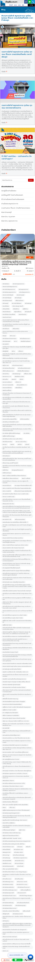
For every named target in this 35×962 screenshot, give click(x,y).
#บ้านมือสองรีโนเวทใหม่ (8, 368)
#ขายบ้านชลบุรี (20, 295)
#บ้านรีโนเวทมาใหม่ (7, 442)
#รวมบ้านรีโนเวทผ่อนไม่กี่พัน (10, 419)
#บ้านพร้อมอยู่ (6, 858)
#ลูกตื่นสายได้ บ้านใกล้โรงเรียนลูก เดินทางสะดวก (15, 820)
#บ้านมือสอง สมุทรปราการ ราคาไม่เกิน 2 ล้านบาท (15, 773)
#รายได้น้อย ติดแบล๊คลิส (9, 314)
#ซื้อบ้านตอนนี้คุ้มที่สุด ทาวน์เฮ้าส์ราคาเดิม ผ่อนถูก (15, 358)
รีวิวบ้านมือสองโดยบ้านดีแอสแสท (12, 199)
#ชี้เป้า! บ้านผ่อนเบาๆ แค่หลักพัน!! (11, 715)
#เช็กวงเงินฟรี (26, 911)
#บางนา (5, 444)
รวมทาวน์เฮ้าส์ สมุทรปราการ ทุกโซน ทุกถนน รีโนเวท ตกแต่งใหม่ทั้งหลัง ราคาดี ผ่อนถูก (17, 54)
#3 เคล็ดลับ (27, 433)
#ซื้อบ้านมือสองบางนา (8, 371)
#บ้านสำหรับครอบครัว (8, 866)
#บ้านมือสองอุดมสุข (20, 905)
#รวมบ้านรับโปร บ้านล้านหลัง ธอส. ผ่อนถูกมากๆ (14, 929)
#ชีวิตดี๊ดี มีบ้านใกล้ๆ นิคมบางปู (10, 699)
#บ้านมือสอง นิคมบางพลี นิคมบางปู (11, 833)
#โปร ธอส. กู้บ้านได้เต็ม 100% (10, 869)
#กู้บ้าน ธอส (6, 365)
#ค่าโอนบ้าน (6, 921)
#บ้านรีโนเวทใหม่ (19, 879)
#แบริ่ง (12, 444)
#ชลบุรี (4, 336)
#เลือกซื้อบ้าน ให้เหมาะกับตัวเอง (10, 478)
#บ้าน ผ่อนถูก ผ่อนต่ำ (18, 306)
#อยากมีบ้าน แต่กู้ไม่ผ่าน (9, 823)
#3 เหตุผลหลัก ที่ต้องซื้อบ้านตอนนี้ (11, 568)
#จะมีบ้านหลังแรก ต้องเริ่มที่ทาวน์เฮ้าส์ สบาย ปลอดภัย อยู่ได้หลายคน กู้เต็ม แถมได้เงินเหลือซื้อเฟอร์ (17, 452)
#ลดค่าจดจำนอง (7, 317)
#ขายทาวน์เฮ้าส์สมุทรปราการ (10, 286)
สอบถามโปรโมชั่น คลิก (16, 955)
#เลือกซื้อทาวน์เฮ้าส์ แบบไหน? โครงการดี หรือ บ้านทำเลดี (17, 591)
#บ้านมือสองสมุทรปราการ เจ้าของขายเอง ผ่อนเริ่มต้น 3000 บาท (16, 777)
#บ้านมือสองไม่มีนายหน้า (24, 368)
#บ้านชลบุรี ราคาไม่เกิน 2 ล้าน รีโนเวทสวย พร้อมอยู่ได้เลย (17, 771)
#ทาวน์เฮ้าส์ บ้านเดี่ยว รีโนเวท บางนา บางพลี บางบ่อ (15, 494)
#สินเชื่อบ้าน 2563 (19, 376)
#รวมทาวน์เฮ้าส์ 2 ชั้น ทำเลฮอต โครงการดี (13, 548)
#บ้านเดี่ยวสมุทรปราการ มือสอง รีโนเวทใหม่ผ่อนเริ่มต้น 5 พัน (17, 767)
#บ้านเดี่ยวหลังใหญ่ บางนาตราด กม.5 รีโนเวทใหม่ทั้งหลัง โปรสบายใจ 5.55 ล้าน (17, 500)
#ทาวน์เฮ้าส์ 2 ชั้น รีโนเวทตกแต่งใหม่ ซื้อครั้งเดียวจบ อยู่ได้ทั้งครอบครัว (17, 516)
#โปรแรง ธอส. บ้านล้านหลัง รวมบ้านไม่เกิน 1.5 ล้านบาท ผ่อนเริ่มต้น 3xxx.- (16, 724)
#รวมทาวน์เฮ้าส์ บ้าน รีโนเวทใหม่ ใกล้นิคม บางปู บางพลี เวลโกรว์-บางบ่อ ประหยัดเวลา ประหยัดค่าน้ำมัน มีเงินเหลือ (17, 511)
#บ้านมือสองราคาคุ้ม (8, 884)
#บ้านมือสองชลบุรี (7, 300)
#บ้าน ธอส (12, 336)
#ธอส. (4, 807)
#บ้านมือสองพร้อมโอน (8, 887)
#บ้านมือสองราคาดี (17, 914)
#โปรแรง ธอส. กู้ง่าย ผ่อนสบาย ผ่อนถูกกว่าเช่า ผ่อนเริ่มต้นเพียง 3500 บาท (17, 755)
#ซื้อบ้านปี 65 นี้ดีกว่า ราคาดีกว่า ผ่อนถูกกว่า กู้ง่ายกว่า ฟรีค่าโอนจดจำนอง (17, 603)
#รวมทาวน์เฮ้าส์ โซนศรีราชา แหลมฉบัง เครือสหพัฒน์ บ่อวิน (17, 663)
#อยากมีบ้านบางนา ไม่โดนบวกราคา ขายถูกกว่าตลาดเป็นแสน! (16, 899)
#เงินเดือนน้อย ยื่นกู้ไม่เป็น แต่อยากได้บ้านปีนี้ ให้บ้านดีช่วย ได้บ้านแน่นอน (17, 354)
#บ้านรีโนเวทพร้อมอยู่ (18, 855)
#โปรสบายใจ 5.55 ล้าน (8, 504)
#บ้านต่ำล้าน (6, 374)
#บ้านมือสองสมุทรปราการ (9, 292)
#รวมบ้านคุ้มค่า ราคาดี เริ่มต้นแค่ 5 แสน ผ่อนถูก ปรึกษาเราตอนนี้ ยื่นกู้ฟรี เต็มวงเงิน (17, 541)
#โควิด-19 (18, 382)
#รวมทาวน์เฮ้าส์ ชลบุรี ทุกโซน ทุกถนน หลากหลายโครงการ (17, 666)
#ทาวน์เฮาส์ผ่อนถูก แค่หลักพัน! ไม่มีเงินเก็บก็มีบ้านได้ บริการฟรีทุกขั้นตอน (17, 648)
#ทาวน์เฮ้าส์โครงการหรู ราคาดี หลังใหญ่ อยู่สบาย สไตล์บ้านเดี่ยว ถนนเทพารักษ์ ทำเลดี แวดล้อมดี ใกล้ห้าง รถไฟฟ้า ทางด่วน (17, 586)
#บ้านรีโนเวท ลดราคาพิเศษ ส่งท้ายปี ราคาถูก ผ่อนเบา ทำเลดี (17, 594)
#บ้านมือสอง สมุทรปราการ (20, 858)
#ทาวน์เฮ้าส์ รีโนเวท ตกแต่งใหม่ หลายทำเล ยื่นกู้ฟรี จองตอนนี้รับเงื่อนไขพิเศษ (16, 325)
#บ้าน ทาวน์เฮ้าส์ (7, 491)
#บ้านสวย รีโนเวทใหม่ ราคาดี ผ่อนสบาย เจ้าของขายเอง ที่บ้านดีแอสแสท (17, 394)
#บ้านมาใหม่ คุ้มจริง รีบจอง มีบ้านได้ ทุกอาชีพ (14, 718)
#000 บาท (5, 951)
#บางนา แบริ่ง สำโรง (21, 442)
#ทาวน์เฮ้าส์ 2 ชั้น (7, 519)
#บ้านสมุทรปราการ (23, 289)
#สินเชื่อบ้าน (16, 309)
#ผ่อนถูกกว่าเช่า (6, 852)
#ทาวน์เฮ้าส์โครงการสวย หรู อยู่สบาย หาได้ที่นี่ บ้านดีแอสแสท (17, 598)
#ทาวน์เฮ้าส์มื (6, 728)
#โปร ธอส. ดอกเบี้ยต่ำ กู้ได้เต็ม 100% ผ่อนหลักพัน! (15, 805)
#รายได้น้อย (6, 306)
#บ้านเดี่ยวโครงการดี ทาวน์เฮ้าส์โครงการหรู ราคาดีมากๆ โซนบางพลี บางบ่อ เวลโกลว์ (17, 607)
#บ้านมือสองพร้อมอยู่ (8, 903)
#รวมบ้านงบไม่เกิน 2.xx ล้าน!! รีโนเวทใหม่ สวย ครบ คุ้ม (16, 738)
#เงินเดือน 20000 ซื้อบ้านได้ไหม (11, 911)
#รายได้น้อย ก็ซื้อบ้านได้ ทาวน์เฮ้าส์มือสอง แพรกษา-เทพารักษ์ (15, 794)
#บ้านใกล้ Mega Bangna (26, 895)
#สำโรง (20, 444)
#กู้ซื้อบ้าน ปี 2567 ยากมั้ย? (9, 710)
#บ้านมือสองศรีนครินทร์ (23, 903)
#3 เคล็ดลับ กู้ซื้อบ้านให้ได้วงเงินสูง (11, 433)
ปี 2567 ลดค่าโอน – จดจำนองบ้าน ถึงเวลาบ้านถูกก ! (17, 157)
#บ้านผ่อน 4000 (18, 852)
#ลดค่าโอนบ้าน (22, 314)
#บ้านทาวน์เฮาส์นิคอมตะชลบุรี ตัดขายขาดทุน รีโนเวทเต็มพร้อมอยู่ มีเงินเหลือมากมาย (16, 816)
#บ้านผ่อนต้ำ (28, 312)
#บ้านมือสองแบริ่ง (7, 905)
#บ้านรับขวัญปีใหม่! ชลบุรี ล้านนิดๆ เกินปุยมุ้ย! (14, 701)
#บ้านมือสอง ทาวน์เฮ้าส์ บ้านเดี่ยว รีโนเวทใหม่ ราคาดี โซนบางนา (17, 875)
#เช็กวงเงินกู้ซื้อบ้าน (25, 890)
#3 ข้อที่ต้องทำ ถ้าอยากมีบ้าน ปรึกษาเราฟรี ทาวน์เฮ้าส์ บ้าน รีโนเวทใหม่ (17, 411)
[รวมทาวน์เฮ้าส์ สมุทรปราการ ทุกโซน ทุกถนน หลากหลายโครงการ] (17, 90)
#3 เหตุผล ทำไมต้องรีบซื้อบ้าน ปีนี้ (23, 485)
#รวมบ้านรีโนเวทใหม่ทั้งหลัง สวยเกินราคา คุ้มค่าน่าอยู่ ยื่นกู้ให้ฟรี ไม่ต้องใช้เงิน (17, 425)
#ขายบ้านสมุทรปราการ (18, 284)
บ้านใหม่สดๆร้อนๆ (8, 230)
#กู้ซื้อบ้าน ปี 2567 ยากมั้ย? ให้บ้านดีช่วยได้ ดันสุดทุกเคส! (17, 707)
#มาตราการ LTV (7, 376)
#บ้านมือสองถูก (16, 374)
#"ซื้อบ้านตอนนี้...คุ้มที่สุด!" (9, 830)
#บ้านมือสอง (6, 284)
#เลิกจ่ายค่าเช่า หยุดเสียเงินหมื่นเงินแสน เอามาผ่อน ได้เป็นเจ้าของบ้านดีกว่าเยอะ (17, 429)
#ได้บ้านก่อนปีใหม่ (24, 419)
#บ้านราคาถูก (6, 855)
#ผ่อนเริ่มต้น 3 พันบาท (8, 780)
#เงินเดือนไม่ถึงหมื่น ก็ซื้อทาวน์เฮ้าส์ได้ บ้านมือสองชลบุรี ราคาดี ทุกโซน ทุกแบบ (16, 628)
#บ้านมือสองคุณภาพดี (8, 893)
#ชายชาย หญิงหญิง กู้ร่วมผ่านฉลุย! (11, 684)
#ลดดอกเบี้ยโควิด (7, 388)
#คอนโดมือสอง (6, 312)
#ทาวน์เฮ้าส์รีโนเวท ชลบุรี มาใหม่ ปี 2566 (13, 618)
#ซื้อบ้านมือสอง (19, 300)
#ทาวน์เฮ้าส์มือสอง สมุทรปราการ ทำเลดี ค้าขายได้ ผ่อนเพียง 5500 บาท (16, 361)
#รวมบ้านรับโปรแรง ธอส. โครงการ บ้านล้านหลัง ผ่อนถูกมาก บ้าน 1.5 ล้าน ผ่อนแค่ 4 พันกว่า (16, 564)
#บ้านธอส (19, 847)
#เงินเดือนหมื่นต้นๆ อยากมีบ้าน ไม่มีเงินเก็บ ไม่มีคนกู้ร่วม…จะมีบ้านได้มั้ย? (17, 826)
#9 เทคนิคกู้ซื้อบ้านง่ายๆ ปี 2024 (11, 759)
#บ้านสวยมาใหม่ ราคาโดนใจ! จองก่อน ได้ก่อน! (14, 687)
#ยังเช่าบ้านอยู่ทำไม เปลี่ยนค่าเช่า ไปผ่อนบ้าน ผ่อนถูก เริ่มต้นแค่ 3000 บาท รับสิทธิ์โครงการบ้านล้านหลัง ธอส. (16, 632)
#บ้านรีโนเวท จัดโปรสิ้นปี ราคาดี (10, 422)
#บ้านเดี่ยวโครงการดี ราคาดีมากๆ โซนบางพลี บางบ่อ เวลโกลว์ (16, 940)
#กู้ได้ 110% (22, 830)
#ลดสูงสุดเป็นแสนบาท (17, 470)
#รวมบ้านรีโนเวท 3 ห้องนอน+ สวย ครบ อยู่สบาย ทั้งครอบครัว (15, 482)
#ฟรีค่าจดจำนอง (7, 473)
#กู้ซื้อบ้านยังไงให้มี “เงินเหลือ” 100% (12, 838)
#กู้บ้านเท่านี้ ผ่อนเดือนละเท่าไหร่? (11, 835)
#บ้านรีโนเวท (6, 329)
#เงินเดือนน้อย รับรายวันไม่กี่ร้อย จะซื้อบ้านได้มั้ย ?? (15, 522)
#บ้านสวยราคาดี (22, 893)
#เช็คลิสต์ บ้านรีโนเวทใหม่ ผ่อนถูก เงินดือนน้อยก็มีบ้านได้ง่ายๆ (16, 731)
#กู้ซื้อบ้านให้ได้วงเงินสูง (9, 436)
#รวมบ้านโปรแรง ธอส (8, 847)
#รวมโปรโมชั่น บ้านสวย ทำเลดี (10, 652)
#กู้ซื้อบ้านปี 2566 (7, 625)
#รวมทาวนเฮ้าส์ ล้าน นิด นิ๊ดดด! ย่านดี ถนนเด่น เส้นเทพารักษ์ (15, 675)
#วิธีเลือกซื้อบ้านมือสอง (23, 371)
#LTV (15, 341)
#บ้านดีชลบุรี (18, 298)
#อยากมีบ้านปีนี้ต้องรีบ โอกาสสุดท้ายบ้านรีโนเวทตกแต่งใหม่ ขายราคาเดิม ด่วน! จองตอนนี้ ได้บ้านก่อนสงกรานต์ (16, 507)
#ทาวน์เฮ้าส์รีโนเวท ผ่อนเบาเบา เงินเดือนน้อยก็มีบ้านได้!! (16, 636)
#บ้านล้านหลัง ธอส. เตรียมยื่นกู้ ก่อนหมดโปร (13, 582)
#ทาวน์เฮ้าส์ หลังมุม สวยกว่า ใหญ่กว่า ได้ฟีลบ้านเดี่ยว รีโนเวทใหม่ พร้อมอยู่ (17, 762)
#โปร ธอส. (12, 807)
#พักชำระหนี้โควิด (7, 390)
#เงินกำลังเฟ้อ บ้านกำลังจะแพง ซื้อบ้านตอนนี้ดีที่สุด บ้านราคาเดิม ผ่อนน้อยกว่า (16, 560)
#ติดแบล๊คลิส (6, 309)
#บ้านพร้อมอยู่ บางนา (8, 881)
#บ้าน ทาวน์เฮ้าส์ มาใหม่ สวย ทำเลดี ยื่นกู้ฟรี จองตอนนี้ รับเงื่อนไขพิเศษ (17, 530)
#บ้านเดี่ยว (5, 379)
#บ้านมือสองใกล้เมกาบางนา (9, 908)
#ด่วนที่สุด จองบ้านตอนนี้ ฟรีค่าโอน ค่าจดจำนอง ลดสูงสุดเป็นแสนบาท (17, 466)
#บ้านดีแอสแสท (6, 341)
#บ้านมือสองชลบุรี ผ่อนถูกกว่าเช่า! (11, 813)
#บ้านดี (27, 444)
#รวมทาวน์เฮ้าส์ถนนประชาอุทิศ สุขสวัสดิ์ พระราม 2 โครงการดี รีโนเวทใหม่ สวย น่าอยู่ (15, 640)
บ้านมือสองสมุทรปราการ (9, 203)
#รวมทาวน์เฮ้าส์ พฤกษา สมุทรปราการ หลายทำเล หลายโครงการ (16, 534)
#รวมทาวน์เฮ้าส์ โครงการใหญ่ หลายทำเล (13, 538)
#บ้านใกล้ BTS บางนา (22, 884)
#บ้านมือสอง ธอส (18, 849)
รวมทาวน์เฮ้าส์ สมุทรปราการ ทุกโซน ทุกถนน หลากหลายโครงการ (17, 106)
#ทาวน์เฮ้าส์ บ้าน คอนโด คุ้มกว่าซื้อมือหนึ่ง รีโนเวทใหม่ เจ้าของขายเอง (16, 407)
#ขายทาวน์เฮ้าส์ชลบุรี (8, 295)
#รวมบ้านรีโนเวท (7, 485)
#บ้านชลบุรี (5, 303)
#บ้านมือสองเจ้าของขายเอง (9, 338)
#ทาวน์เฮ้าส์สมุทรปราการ (9, 289)
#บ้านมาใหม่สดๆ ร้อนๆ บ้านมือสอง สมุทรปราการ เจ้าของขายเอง (17, 741)
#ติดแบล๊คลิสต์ (6, 849)
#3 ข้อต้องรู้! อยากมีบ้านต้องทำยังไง (12, 669)
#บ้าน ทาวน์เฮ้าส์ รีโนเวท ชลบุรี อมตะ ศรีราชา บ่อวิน (15, 545)
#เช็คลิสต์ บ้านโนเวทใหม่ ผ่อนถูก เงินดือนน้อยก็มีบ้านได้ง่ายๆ (16, 947)
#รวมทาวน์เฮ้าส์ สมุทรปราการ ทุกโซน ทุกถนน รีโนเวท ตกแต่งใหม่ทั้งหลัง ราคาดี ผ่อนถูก (16, 320)
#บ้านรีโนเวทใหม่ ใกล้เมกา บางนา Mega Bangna (14, 872)
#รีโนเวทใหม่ (16, 329)
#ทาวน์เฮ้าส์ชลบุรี (7, 298)
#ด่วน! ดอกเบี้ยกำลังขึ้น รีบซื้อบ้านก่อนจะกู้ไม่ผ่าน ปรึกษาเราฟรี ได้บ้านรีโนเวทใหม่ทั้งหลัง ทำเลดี (17, 555)
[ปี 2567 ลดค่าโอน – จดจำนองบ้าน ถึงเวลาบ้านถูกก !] (17, 141)
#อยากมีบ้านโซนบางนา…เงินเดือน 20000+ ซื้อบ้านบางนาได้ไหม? (17, 917)
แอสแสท (11, 1)
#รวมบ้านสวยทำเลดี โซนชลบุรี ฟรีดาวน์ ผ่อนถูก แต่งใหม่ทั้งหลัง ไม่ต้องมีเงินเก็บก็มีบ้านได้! (17, 655)
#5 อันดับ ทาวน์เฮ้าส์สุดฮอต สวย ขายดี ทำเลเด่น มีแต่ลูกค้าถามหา (17, 525)
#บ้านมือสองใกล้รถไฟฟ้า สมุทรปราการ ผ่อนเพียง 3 (15, 745)
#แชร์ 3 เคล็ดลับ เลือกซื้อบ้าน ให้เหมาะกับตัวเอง (14, 475)
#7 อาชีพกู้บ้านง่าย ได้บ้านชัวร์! (10, 713)
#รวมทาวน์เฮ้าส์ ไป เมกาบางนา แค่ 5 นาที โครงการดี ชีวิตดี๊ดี (17, 611)
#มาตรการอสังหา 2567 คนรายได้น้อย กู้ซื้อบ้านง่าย (15, 752)
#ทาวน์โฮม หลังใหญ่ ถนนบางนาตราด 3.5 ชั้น (14, 783)
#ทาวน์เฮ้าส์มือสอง (16, 303)
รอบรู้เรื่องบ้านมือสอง (8, 190)
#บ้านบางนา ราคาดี (22, 881)
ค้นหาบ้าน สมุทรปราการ (9, 221)
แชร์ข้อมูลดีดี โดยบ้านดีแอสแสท (12, 195)
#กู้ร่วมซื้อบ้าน (17, 312)
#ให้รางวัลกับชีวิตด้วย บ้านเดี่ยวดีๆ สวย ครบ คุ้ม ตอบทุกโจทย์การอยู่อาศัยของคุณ (17, 415)
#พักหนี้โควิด (18, 388)
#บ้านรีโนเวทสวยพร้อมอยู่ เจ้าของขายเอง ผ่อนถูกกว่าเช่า (16, 841)
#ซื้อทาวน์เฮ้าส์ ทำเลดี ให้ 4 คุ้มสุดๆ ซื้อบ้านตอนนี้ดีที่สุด (16, 571)
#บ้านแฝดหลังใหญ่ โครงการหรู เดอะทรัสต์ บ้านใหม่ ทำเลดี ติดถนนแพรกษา (17, 644)
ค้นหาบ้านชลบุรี (6, 212)
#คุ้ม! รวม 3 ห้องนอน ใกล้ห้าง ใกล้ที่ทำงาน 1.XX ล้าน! (16, 721)
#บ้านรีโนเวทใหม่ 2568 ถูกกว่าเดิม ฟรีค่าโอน (13, 844)
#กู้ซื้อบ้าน (25, 309)
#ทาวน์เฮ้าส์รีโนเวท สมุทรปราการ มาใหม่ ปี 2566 (14, 615)
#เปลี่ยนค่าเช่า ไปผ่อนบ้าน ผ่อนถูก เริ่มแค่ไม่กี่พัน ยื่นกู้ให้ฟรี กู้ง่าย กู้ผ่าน (17, 347)
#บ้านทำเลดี (20, 866)
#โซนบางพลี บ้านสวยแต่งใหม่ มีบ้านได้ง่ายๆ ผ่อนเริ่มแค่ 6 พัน (17, 695)
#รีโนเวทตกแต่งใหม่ (20, 519)
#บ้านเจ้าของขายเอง (17, 365)
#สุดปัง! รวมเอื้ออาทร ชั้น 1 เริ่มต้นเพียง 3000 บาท (15, 672)
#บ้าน (13, 351)
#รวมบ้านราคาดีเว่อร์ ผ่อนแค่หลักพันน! (12, 704)
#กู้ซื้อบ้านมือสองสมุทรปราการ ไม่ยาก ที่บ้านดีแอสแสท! (16, 810)
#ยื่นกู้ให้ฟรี (5, 351)
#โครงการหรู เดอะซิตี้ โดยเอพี (10, 463)
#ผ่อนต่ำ (28, 847)
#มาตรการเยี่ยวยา (7, 382)
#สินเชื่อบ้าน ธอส (7, 863)
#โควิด (21, 379)
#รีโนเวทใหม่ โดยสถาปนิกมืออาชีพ (23, 491)
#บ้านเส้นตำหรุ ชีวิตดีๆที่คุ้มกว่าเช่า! (11, 735)
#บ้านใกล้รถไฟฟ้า (7, 860)
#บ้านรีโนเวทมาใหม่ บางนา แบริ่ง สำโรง (12, 439)
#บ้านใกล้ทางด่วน (19, 860)
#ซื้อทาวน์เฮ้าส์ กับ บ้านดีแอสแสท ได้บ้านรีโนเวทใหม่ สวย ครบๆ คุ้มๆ (16, 402)
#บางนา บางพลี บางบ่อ (8, 496)
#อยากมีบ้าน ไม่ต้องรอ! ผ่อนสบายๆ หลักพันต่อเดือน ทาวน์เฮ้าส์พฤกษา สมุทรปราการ (17, 789)
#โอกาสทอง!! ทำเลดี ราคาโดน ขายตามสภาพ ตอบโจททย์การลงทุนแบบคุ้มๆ (17, 691)
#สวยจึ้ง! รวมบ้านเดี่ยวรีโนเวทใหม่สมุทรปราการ (14, 679)
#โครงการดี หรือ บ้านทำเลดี (10, 937)
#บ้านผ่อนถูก (28, 303)
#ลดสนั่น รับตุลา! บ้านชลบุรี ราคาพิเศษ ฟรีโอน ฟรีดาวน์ (16, 682)
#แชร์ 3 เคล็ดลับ (26, 478)
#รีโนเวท (20, 351)
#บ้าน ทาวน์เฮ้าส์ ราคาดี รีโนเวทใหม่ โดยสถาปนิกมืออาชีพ (17, 488)
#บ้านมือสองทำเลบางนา (24, 887)
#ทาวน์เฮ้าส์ (5, 344)
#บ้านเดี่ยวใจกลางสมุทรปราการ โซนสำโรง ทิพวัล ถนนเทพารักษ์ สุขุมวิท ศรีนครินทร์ (16, 574)
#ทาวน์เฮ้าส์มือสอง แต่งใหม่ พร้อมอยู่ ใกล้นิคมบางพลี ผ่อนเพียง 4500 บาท (17, 748)
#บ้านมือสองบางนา (25, 338)
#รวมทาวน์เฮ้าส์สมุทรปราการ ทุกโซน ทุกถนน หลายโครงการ (15, 332)
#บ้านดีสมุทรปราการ (24, 292)
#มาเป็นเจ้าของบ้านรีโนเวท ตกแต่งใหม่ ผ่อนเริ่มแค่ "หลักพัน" (16, 448)
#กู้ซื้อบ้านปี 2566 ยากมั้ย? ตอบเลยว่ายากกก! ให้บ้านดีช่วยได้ (17, 621)
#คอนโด (14, 379)
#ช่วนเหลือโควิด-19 (21, 385)
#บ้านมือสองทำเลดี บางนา (9, 895)
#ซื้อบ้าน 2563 (27, 374)
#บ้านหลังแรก (6, 456)
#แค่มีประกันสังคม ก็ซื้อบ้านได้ (10, 802)
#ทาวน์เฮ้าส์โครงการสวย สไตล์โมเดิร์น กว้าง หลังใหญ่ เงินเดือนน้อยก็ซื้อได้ (17, 398)
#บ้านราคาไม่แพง (19, 863)
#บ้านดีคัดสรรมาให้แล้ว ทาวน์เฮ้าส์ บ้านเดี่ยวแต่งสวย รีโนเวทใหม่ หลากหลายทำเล (17, 551)
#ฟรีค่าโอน (5, 470)
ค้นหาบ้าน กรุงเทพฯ (8, 216)
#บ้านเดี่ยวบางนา (7, 879)
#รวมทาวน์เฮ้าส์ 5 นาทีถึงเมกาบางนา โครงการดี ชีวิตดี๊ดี (16, 944)
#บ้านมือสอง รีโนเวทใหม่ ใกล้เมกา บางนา (13, 786)
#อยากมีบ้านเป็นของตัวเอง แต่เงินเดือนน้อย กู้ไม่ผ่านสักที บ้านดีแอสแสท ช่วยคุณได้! (17, 798)
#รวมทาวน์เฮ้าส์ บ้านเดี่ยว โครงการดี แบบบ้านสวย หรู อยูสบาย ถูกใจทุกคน (17, 660)
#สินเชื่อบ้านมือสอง (25, 341)
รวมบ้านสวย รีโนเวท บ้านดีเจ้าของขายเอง (15, 208)
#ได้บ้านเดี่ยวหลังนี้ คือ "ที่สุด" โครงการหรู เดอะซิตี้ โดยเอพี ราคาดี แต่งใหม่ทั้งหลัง (17, 459)
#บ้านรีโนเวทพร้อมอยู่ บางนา (10, 890)
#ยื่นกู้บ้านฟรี (6, 914)
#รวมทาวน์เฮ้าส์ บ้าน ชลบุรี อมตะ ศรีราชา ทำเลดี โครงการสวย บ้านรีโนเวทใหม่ (17, 578)
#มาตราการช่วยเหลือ (8, 385)
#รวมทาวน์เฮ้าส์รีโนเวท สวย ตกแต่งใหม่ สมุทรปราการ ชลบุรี (16, 933)
